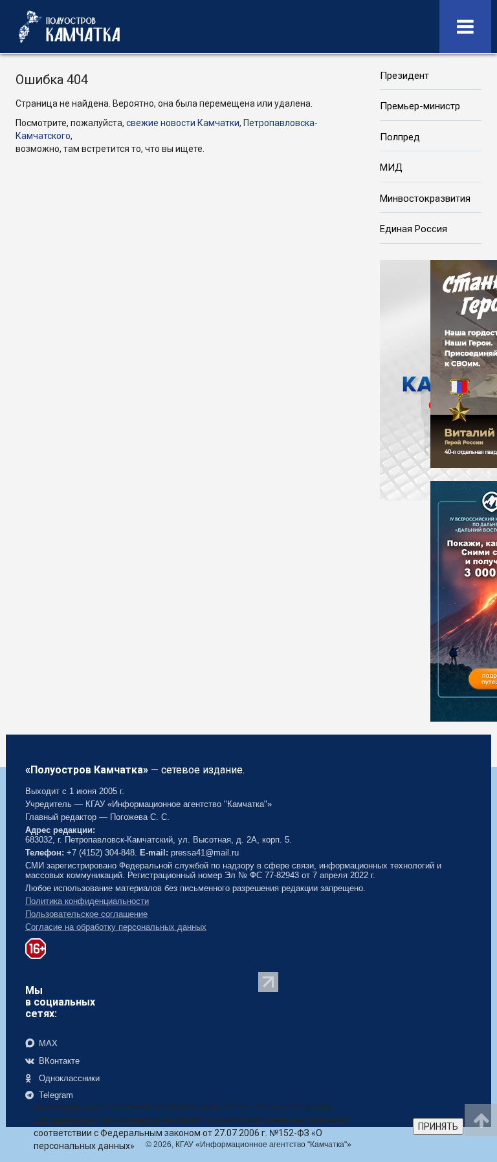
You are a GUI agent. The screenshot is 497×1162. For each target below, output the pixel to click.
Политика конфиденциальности (87, 901)
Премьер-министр (420, 106)
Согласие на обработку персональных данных (115, 927)
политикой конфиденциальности (176, 1107)
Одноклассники (68, 1078)
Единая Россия (413, 229)
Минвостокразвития (425, 198)
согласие (140, 1120)
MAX (47, 1043)
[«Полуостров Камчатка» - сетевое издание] (69, 26)
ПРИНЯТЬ (438, 1126)
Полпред (400, 137)
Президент (404, 75)
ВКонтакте (58, 1061)
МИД (391, 167)
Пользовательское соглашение (86, 914)
